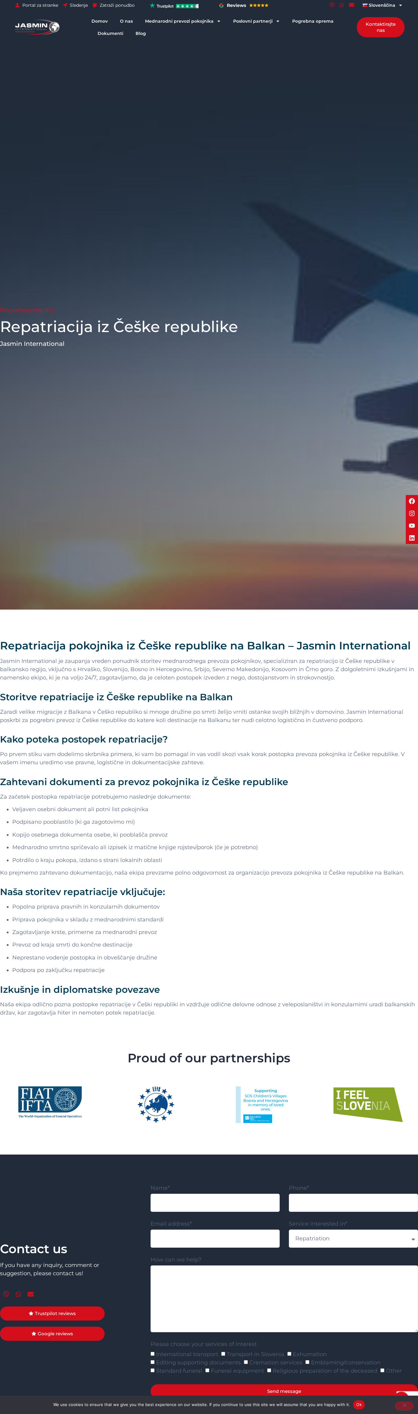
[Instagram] (412, 513)
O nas (126, 21)
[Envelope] (351, 5)
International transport (187, 1354)
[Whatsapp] (342, 5)
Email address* (171, 1224)
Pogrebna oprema (313, 21)
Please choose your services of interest (204, 1344)
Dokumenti (110, 33)
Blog (141, 33)
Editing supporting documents (198, 1362)
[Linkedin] (412, 538)
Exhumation (310, 1354)
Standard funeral (179, 1370)
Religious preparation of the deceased (325, 1370)
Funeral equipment (237, 1370)
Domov (99, 21)
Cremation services (275, 1362)
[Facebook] (412, 501)
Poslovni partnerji (253, 21)
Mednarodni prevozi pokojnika (179, 21)
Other (394, 1370)
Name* (160, 1188)
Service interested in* (318, 1224)
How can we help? (176, 1260)
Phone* (299, 1188)
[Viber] (332, 5)
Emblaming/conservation (346, 1362)
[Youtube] (412, 526)
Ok (359, 1404)
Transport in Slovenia (255, 1354)
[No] (404, 1406)
